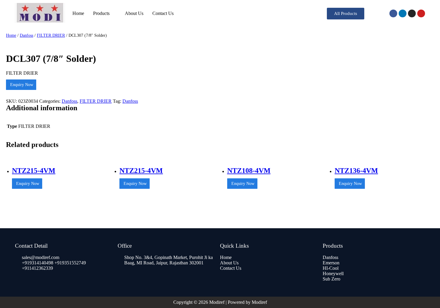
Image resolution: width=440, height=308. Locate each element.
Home (78, 13)
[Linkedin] (402, 13)
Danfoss (26, 35)
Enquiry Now (21, 84)
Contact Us (163, 13)
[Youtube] (421, 13)
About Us (134, 13)
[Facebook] (393, 13)
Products (101, 13)
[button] (345, 13)
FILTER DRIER (51, 35)
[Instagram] (412, 13)
